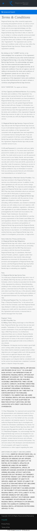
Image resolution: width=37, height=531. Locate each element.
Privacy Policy (5, 524)
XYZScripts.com (26, 530)
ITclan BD (4, 520)
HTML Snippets (11, 530)
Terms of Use (5, 527)
